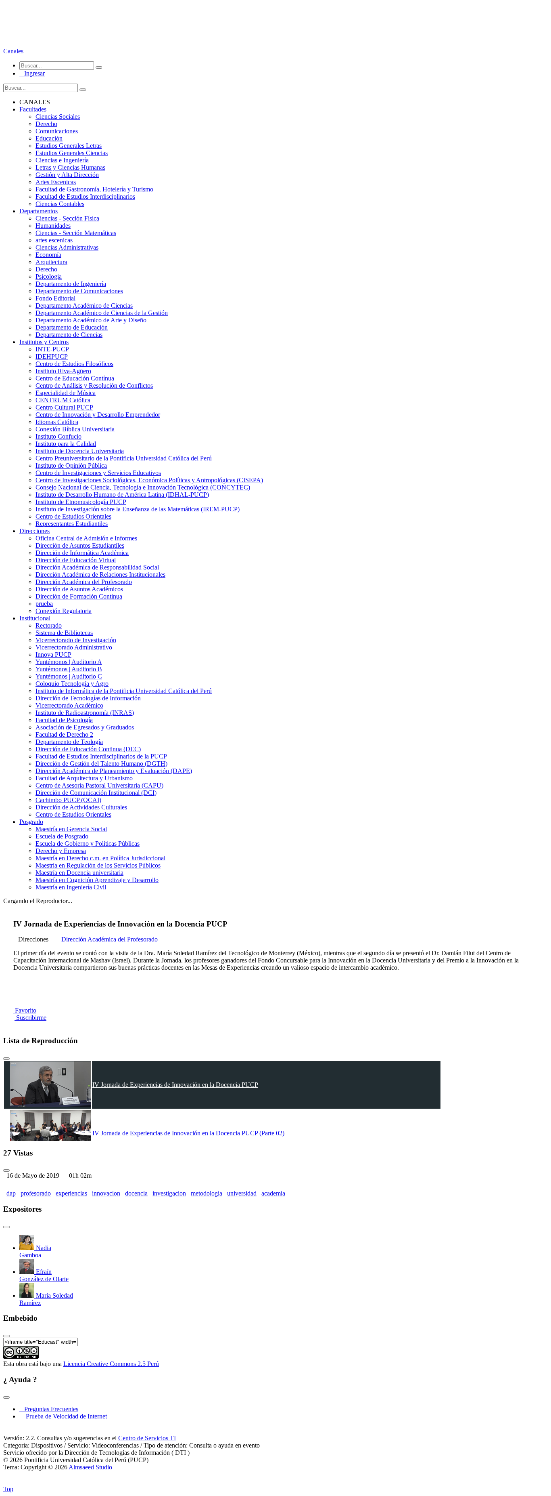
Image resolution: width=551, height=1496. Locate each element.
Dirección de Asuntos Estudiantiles (79, 545)
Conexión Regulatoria (63, 610)
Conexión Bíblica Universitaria (75, 429)
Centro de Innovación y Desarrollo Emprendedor (97, 414)
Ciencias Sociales (57, 116)
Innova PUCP (53, 654)
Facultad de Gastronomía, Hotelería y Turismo (94, 189)
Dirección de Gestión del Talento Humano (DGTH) (101, 763)
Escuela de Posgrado (61, 836)
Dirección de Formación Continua (78, 596)
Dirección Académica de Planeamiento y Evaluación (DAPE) (113, 770)
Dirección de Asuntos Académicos (79, 589)
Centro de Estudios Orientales (73, 516)
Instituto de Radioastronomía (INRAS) (84, 712)
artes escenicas (54, 240)
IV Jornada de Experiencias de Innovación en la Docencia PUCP (175, 1084)
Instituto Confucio (58, 436)
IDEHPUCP (51, 356)
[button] (14, 51)
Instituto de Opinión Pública (71, 465)
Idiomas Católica (56, 421)
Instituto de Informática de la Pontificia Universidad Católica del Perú (123, 690)
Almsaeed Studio (90, 1467)
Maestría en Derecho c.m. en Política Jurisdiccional (100, 858)
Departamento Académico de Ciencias (84, 305)
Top (8, 1488)
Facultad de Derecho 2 (64, 734)
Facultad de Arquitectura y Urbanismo (84, 778)
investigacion (169, 1193)
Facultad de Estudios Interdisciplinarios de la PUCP (101, 756)
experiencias (71, 1193)
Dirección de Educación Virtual (75, 560)
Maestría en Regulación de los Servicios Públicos (98, 865)
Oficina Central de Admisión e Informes (86, 538)
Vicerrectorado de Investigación (75, 640)
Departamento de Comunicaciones (79, 291)
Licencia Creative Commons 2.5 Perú (111, 1363)
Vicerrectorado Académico (69, 705)
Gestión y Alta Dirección (67, 174)
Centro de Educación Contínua (74, 378)
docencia (136, 1193)
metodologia (206, 1193)
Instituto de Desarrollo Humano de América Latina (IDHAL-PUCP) (122, 494)
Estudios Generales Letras (68, 145)
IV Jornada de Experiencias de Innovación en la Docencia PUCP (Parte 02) (188, 1133)
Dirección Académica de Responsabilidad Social (97, 567)
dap (11, 1193)
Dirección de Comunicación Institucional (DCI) (96, 792)
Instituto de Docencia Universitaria (79, 451)
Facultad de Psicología (64, 719)
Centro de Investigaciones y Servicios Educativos (98, 472)
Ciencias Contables (59, 203)
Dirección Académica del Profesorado (83, 581)
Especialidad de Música (65, 392)
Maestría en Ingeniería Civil (70, 887)
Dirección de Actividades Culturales (81, 807)
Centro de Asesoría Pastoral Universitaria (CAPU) (99, 785)
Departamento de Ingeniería (70, 283)
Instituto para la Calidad (65, 443)
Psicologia (48, 276)
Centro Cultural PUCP (64, 407)
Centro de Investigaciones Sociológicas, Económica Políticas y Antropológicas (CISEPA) (149, 480)
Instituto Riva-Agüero (63, 371)
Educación (49, 138)
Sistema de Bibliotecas (64, 632)
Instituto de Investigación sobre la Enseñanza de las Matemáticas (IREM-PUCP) (137, 509)
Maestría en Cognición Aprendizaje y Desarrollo (97, 879)
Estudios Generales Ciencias (71, 152)
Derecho (46, 123)
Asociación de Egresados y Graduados (84, 727)
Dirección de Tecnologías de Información (88, 698)
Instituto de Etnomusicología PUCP (80, 501)
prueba (44, 603)
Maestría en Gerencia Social (71, 829)
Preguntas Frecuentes (48, 1409)
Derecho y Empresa (60, 850)
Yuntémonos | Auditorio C (68, 676)
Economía (48, 254)
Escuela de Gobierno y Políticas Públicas (87, 843)
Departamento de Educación (71, 327)
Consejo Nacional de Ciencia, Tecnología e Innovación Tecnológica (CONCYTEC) (142, 487)
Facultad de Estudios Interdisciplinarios (85, 196)
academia (273, 1193)
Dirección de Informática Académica (82, 552)
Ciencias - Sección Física (67, 218)
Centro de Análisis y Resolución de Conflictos (94, 385)
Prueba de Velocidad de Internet (64, 1416)
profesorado (36, 1193)
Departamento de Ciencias (68, 334)
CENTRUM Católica (62, 400)
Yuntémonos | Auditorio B (68, 669)
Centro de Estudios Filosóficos (74, 363)
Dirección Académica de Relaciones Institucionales (100, 574)
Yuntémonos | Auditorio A (68, 661)
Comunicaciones (56, 131)
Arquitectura (51, 261)
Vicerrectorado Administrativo (73, 647)
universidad (242, 1193)
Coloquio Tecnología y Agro (72, 683)
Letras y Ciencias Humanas (70, 167)
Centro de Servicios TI (147, 1438)
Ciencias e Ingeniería (62, 160)
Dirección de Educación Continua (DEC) (88, 749)
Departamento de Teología (69, 741)
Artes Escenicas (55, 182)
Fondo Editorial (55, 298)
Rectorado (48, 625)
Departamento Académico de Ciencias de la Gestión (101, 312)
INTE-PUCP (52, 349)
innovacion (106, 1193)
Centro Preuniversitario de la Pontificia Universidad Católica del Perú (123, 458)
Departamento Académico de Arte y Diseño (90, 320)
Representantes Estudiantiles (71, 523)
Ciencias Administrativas (66, 247)
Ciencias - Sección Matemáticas (75, 232)
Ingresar (32, 73)
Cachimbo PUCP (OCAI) (68, 799)
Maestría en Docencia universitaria (79, 872)
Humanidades (53, 225)
